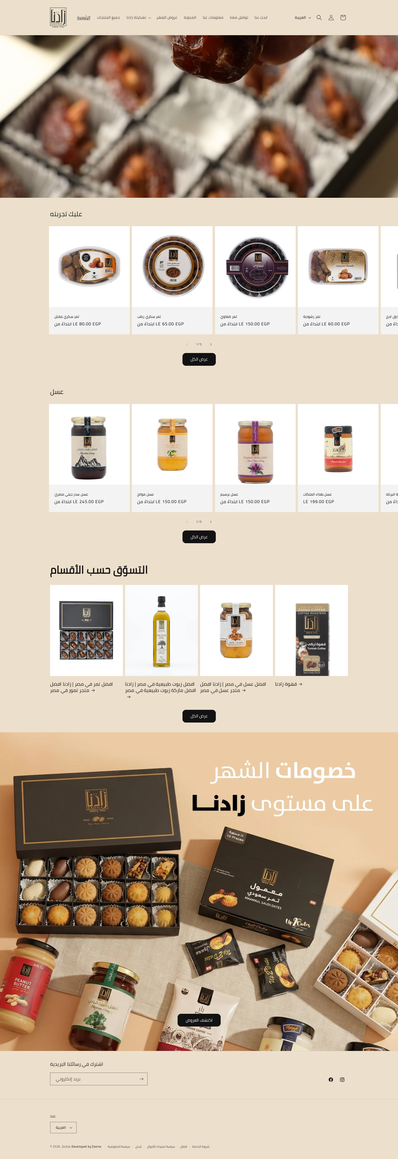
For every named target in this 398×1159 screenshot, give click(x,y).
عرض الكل (199, 359)
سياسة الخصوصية (119, 1146)
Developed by (86, 1146)
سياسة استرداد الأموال (161, 1146)
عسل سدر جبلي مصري (71, 494)
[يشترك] (141, 1079)
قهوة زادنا (286, 684)
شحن (138, 1146)
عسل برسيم (229, 494)
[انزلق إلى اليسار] (187, 344)
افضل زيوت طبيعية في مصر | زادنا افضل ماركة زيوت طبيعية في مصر (160, 688)
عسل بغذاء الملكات (317, 494)
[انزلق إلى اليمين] (211, 344)
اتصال (183, 1146)
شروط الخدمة (200, 1146)
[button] (138, 17)
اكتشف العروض (199, 1020)
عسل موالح (145, 494)
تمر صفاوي (228, 316)
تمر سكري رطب (149, 316)
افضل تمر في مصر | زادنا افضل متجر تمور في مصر (81, 687)
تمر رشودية (311, 316)
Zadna (66, 1146)
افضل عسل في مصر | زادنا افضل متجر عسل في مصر (233, 687)
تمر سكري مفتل (66, 316)
